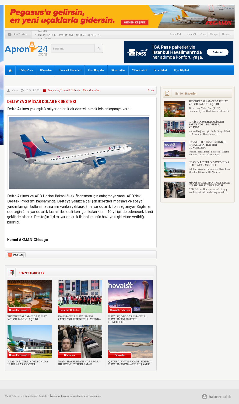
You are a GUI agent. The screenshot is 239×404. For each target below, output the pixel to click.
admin (15, 90)
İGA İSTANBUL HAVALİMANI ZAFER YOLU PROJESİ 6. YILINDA (79, 318)
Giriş (203, 34)
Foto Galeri (160, 70)
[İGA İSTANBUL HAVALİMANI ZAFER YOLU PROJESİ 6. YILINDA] (174, 136)
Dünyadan (46, 70)
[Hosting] (204, 396)
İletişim (226, 34)
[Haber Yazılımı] (222, 396)
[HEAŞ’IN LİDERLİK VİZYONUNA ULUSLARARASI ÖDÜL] (174, 176)
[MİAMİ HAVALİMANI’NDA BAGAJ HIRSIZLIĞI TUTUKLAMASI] (174, 197)
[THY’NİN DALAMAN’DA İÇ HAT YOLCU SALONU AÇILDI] (174, 115)
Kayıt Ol (191, 34)
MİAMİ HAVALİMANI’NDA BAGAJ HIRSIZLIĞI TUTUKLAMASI (79, 363)
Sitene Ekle (176, 34)
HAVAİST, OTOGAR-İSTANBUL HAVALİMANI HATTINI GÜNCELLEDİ (127, 319)
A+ (152, 90)
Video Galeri (139, 70)
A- (149, 90)
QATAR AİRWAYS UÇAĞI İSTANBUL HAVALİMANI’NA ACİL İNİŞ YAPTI (130, 363)
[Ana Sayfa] (10, 70)
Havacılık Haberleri (70, 70)
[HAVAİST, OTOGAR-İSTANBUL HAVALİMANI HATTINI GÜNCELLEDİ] (174, 156)
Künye (214, 34)
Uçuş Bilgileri (181, 70)
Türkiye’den (26, 70)
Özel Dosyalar (96, 70)
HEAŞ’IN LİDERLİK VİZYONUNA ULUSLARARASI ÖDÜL (27, 363)
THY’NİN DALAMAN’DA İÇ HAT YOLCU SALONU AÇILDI (27, 318)
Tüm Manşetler (91, 90)
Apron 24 (18, 395)
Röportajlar (118, 70)
